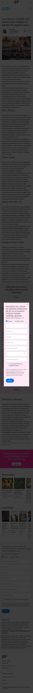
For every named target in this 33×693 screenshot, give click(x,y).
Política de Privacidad (10, 372)
